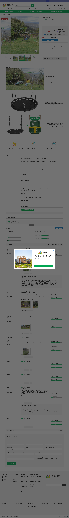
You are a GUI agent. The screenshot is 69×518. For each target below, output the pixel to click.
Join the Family (43, 265)
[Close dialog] (53, 250)
